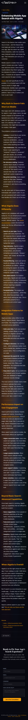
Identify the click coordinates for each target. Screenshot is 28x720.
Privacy (9, 716)
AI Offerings (23, 715)
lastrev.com (17, 716)
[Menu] (25, 3)
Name (4, 668)
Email (4, 674)
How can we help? (8, 687)
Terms (13, 716)
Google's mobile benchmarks (10, 416)
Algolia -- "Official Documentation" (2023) (12, 623)
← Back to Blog (5, 10)
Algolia (4, 81)
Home (19, 715)
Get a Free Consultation (12, 699)
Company (6, 681)
